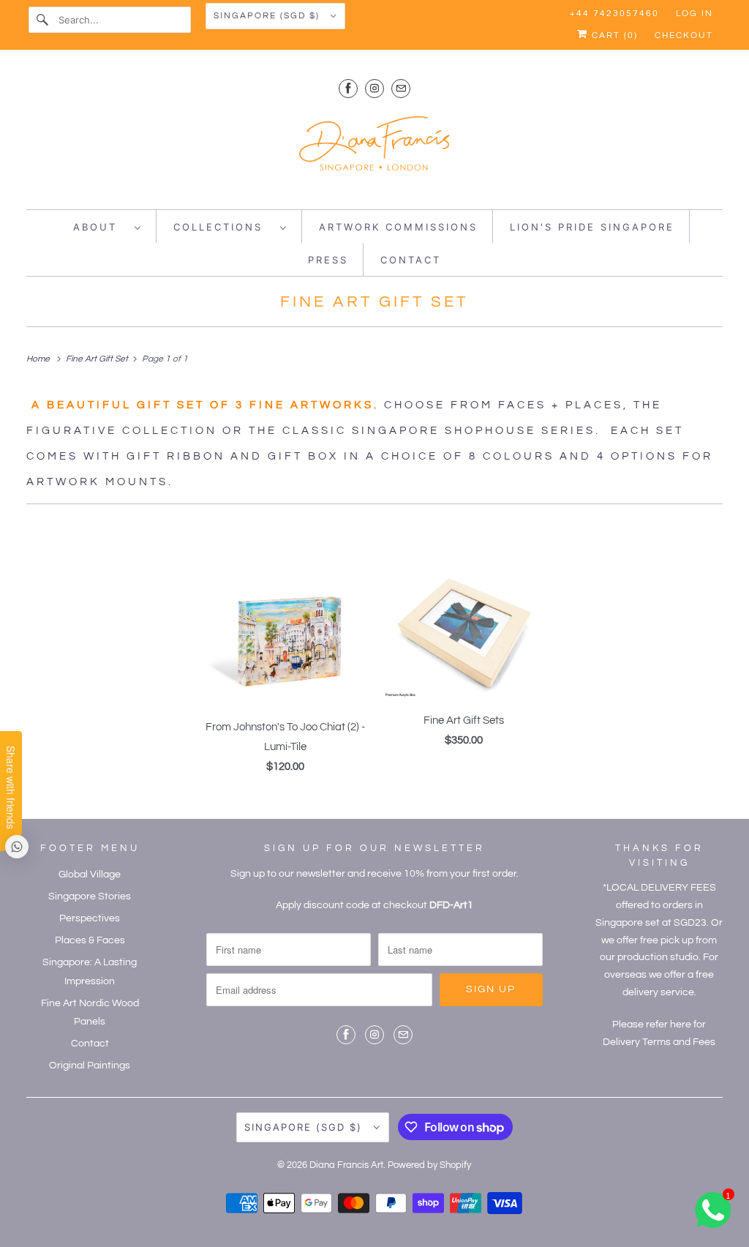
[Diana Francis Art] (374, 150)
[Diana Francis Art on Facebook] (348, 88)
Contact (410, 260)
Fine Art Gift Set (374, 301)
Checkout (684, 35)
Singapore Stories (89, 896)
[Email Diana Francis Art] (400, 88)
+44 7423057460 (614, 13)
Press (328, 260)
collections (223, 227)
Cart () (613, 35)
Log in (694, 13)
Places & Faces (90, 940)
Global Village (90, 874)
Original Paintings (89, 1065)
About (100, 227)
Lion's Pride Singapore (592, 227)
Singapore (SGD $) (268, 15)
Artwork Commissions (398, 227)
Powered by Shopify (429, 1165)
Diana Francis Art (346, 1165)
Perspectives (89, 918)
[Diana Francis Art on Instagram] (374, 88)
